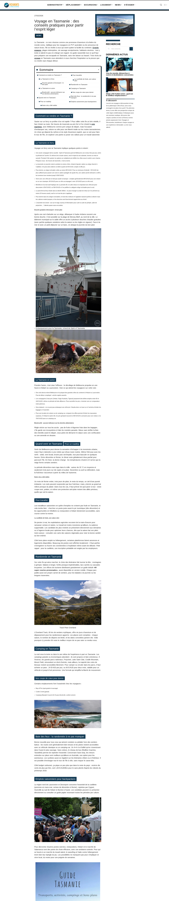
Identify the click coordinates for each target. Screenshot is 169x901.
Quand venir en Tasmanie (47, 97)
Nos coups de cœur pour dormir (83, 92)
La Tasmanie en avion (47, 88)
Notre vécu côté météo (49, 105)
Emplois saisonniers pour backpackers (83, 101)
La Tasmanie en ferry (47, 79)
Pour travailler (77, 75)
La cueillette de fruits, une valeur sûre (85, 79)
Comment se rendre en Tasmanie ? (50, 75)
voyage (37, 58)
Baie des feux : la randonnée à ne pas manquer (83, 97)
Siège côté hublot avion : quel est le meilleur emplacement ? (119, 94)
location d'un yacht (119, 108)
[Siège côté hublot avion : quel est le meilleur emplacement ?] (120, 84)
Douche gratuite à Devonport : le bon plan (53, 83)
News (38, 35)
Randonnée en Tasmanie (79, 84)
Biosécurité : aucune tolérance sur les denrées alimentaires (53, 93)
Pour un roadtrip (45, 101)
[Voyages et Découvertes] (11, 4)
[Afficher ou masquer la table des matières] (76, 70)
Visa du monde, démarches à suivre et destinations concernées (119, 74)
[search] (161, 4)
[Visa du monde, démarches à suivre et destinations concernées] (120, 64)
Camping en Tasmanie (78, 88)
